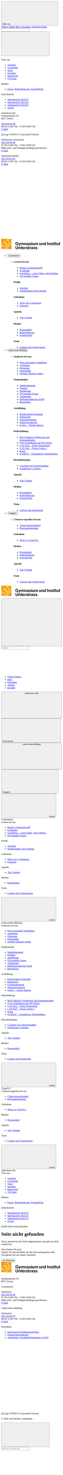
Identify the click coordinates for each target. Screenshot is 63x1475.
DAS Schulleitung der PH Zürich (36, 443)
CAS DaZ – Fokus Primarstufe (35, 445)
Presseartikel (26, 329)
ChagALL (13, 513)
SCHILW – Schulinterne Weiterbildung (39, 454)
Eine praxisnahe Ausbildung (33, 362)
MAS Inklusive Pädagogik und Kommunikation (35, 438)
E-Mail (4, 129)
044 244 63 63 (8, 158)
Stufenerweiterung (28, 422)
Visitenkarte (25, 396)
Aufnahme (25, 365)
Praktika (24, 388)
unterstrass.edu (31, 693)
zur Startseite (8, 1260)
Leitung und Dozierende (31, 510)
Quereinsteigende (28, 419)
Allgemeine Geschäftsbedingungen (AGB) (28, 1337)
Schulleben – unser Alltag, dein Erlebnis (39, 273)
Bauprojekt (12, 76)
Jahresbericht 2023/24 (17, 102)
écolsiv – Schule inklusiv (32, 425)
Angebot (11, 65)
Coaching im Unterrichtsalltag (34, 465)
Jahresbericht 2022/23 (17, 105)
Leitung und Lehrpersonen (32, 347)
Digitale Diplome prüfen (31, 373)
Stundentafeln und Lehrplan (33, 291)
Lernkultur (25, 270)
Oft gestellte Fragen (29, 276)
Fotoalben (26, 27)
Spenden (11, 73)
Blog (18, 27)
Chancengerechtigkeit (30, 525)
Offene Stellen (8, 27)
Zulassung (25, 368)
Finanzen (24, 305)
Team (10, 70)
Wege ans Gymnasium (30, 303)
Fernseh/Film (26, 335)
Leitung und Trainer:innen (32, 581)
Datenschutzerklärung (17, 1334)
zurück (51, 816)
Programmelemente (29, 528)
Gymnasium (14, 255)
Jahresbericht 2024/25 (17, 99)
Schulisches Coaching (30, 468)
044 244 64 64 (8, 142)
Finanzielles (25, 371)
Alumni (35, 27)
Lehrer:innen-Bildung (18, 350)
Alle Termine (26, 317)
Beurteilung (25, 402)
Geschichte (12, 67)
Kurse (22, 451)
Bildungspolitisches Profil (32, 399)
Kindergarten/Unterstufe (31, 414)
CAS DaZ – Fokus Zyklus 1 (33, 448)
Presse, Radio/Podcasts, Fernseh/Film (25, 89)
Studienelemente (27, 385)
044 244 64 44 (8, 123)
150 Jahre (12, 78)
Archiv (10, 107)
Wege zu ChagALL (29, 540)
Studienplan (25, 391)
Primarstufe (25, 417)
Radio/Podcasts (27, 332)
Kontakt (43, 27)
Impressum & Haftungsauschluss (23, 1332)
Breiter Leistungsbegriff (31, 268)
